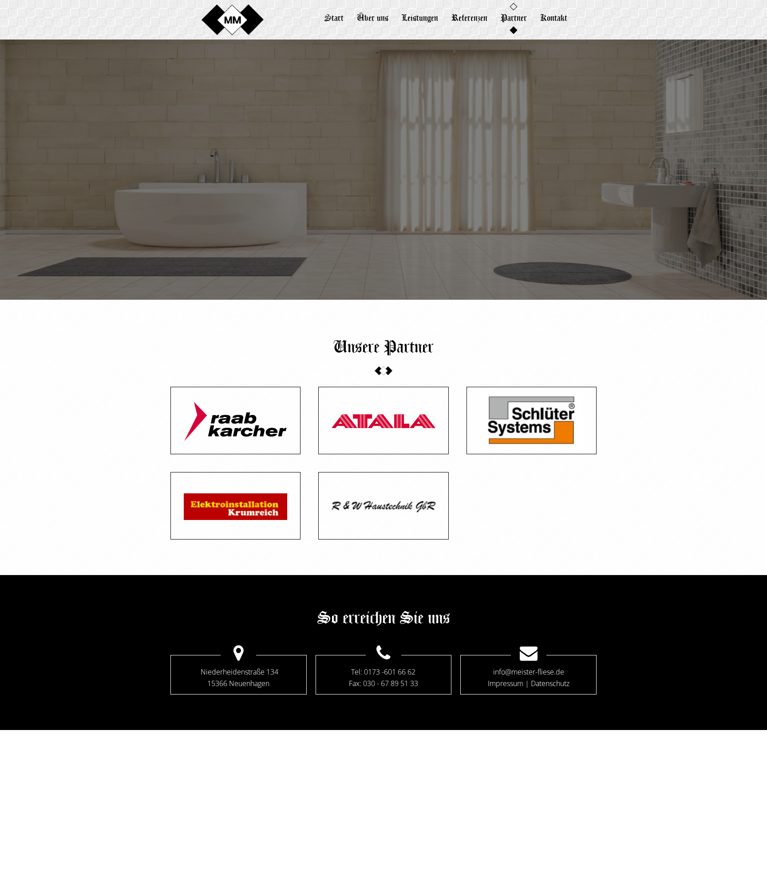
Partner (514, 17)
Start (334, 17)
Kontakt (553, 17)
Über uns (372, 17)
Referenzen (469, 17)
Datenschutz (550, 683)
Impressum (505, 683)
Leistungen (420, 17)
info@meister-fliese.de (528, 672)
